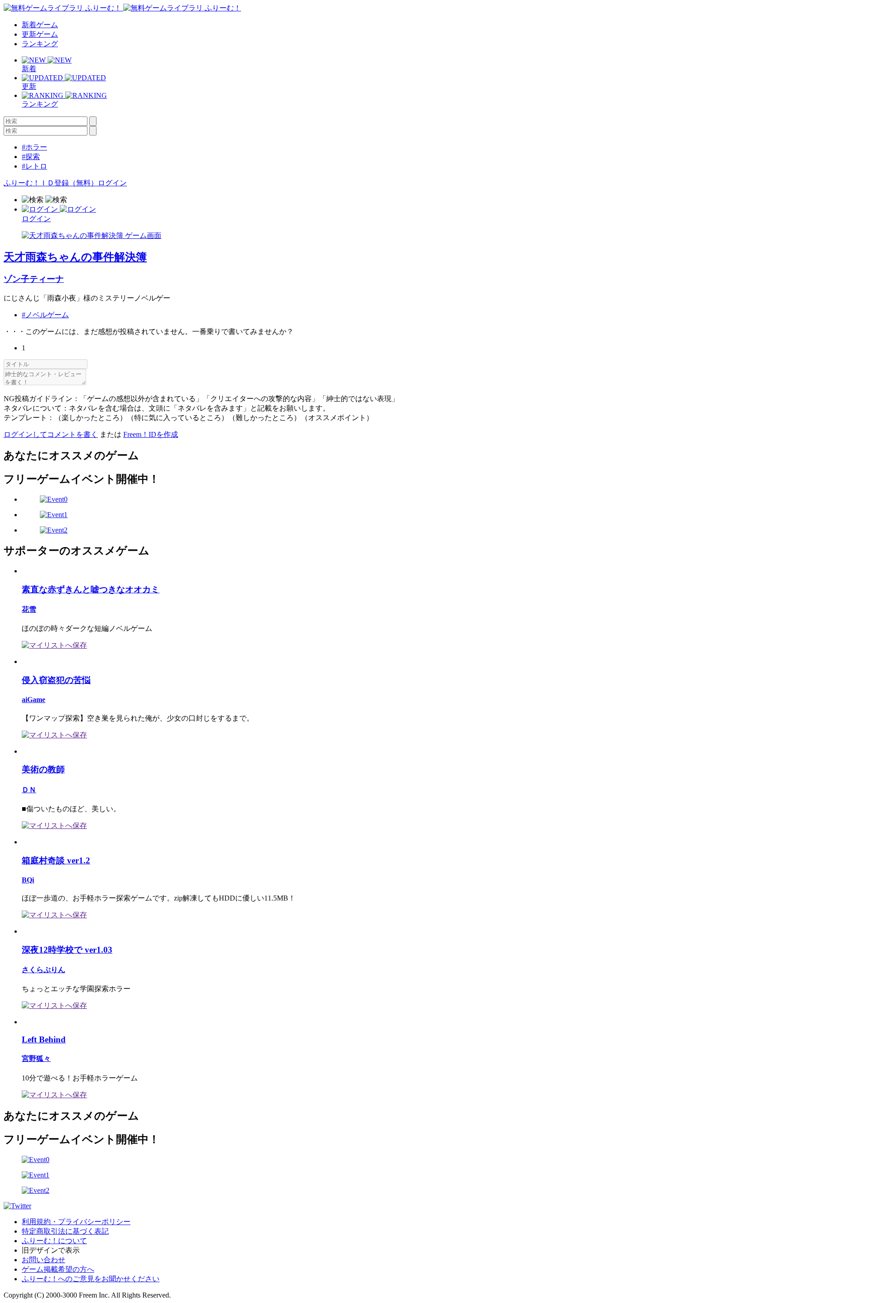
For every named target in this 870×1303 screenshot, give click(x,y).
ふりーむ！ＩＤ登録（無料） (51, 183)
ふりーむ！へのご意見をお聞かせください (91, 1279)
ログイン (112, 183)
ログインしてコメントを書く (51, 434)
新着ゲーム (40, 25)
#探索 (31, 156)
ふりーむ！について (54, 1241)
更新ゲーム (40, 34)
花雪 (29, 609)
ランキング (40, 44)
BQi (28, 880)
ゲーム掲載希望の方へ (58, 1269)
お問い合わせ (43, 1260)
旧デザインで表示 (51, 1250)
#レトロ (34, 166)
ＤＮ (29, 790)
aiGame (33, 699)
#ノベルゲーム (45, 315)
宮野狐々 (36, 1058)
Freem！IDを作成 (150, 434)
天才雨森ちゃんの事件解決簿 (75, 257)
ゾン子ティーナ (34, 279)
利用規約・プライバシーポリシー (76, 1221)
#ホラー (34, 147)
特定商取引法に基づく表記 (65, 1231)
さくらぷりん (43, 970)
